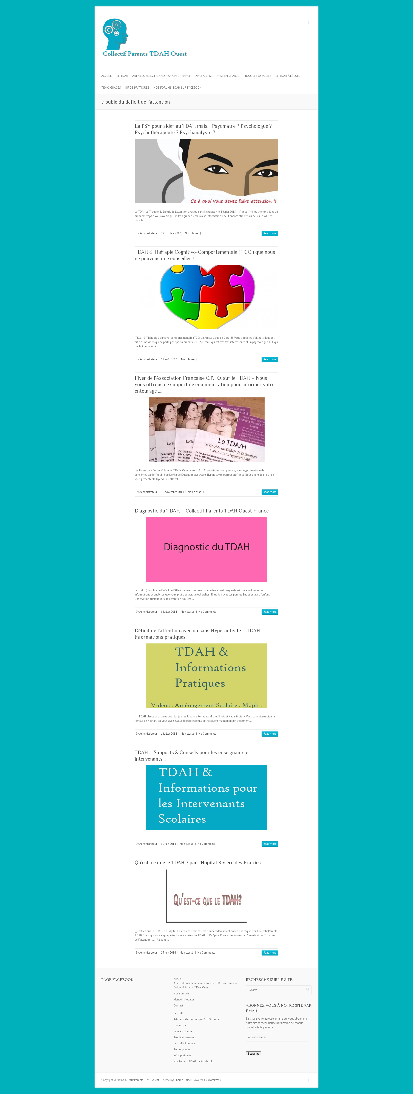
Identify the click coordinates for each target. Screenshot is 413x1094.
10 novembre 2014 (172, 492)
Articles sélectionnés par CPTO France (161, 76)
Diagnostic (203, 76)
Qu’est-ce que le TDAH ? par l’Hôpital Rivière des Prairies (198, 862)
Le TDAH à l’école (288, 76)
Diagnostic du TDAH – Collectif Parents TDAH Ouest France (202, 511)
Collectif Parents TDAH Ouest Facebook (308, 22)
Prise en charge (227, 76)
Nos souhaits (182, 993)
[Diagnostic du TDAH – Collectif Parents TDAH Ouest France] (206, 549)
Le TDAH (122, 76)
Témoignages (111, 87)
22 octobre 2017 (171, 233)
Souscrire (253, 1053)
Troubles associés (257, 76)
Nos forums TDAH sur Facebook (177, 87)
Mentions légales (184, 999)
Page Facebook (117, 979)
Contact (178, 1005)
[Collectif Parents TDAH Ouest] (144, 38)
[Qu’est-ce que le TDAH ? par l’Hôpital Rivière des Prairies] (206, 896)
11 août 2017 (169, 359)
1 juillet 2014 (169, 733)
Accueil (106, 76)
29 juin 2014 (168, 952)
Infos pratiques (137, 87)
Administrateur (148, 233)
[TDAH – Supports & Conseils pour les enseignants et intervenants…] (206, 797)
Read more (270, 233)
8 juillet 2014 (169, 612)
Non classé (192, 233)
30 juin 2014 (168, 844)
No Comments (207, 612)
